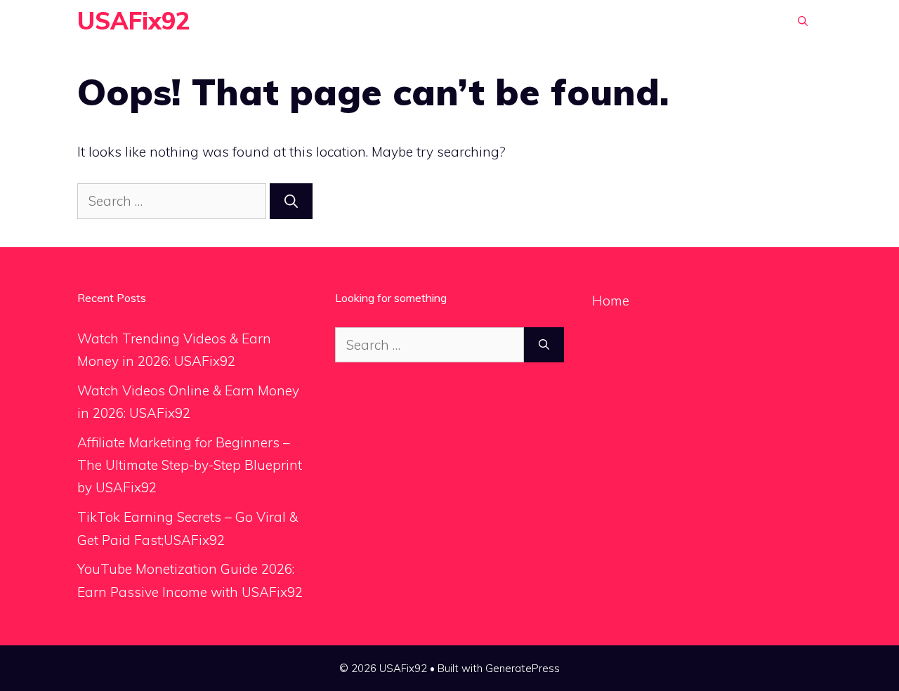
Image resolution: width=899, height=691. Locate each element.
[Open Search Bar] (803, 21)
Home (610, 300)
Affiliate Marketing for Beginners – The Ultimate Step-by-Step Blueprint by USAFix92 (189, 465)
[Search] (291, 201)
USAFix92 (133, 21)
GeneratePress (522, 668)
